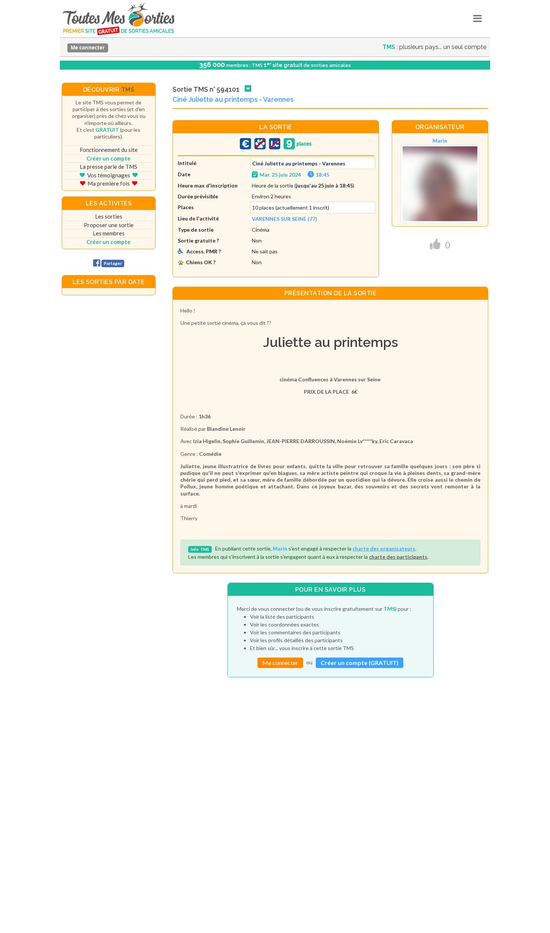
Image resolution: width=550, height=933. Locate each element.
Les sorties (108, 216)
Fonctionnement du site (109, 149)
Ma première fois (108, 183)
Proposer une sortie (109, 225)
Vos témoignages (108, 175)
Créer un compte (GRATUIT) (359, 662)
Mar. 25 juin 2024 (280, 174)
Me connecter (88, 47)
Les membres (109, 233)
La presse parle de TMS (108, 166)
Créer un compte (108, 158)
